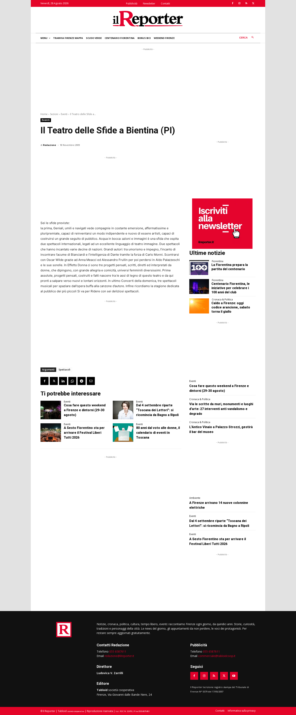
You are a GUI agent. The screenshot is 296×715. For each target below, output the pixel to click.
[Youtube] (234, 676)
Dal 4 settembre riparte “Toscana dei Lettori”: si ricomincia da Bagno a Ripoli (157, 410)
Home (44, 114)
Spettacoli (64, 369)
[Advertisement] (148, 79)
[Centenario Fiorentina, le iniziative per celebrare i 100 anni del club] (199, 286)
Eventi (64, 114)
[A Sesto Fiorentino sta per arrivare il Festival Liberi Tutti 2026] (50, 432)
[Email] (91, 381)
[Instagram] (239, 3)
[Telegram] (82, 381)
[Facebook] (232, 3)
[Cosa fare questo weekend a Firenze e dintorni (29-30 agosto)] (50, 410)
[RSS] (246, 3)
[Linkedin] (63, 381)
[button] (247, 37)
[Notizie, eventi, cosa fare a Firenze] (148, 18)
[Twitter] (253, 3)
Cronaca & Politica (222, 299)
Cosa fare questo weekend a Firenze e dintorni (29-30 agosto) (85, 410)
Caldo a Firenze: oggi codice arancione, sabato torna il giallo (230, 307)
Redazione (49, 144)
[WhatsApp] (72, 381)
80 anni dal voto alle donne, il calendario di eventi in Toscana (158, 432)
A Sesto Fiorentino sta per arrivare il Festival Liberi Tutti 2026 (84, 432)
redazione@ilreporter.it (119, 656)
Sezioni (54, 114)
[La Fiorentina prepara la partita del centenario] (199, 267)
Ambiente (194, 498)
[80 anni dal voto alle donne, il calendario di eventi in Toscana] (123, 432)
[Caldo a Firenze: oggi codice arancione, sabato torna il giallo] (199, 305)
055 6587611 (117, 651)
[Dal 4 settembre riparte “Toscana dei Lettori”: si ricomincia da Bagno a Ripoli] (123, 410)
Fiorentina (217, 261)
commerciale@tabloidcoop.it (216, 656)
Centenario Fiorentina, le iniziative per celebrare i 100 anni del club (230, 288)
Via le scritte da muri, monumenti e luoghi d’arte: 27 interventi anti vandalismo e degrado (221, 409)
